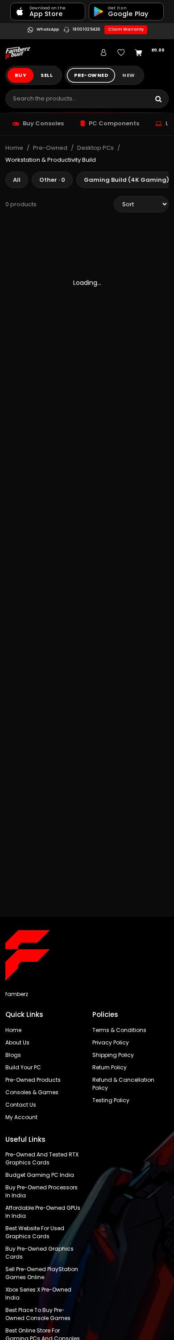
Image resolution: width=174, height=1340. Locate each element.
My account (21, 1117)
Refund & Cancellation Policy (123, 1084)
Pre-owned (91, 75)
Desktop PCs (95, 148)
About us (17, 1042)
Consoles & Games (31, 1092)
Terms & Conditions (119, 1030)
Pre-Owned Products (33, 1080)
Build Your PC (23, 1067)
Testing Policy (110, 1100)
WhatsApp (47, 29)
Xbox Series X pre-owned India (38, 1293)
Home (14, 148)
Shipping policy (113, 1055)
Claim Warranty (126, 29)
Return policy (109, 1067)
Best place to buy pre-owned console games (37, 1314)
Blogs (13, 1055)
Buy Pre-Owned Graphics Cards (39, 1252)
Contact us (20, 1104)
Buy (20, 75)
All (17, 180)
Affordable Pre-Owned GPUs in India (42, 1212)
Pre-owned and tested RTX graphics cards (42, 1158)
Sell (47, 75)
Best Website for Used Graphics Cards (34, 1232)
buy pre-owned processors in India (41, 1191)
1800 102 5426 (86, 29)
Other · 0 (52, 180)
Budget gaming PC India (39, 1175)
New (128, 75)
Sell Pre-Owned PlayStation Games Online (41, 1273)
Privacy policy (110, 1042)
